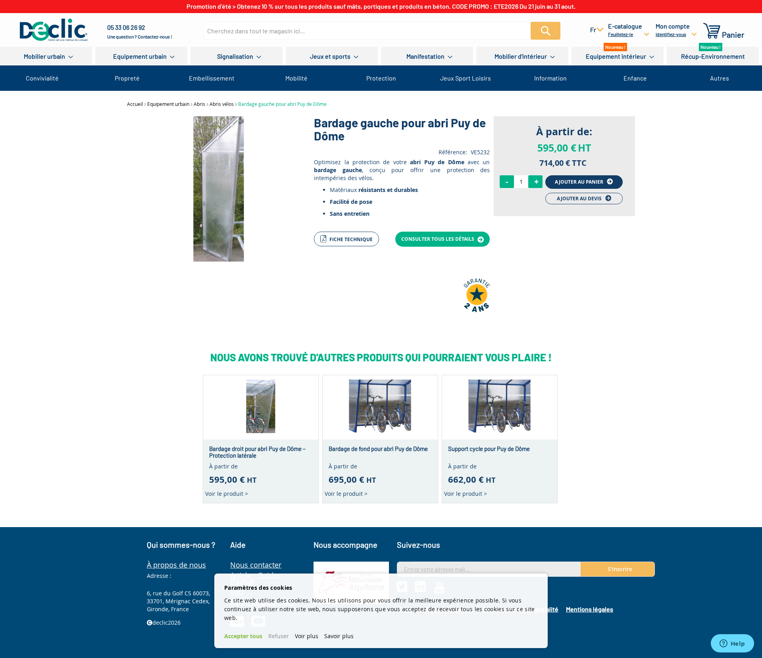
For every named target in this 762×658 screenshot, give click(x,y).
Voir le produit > (226, 493)
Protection (381, 78)
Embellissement (212, 78)
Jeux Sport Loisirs (465, 78)
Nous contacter (255, 565)
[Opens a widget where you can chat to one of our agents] (732, 644)
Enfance (635, 78)
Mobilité (296, 78)
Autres (719, 78)
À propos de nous (176, 565)
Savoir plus (339, 636)
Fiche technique (350, 239)
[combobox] (374, 31)
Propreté (127, 78)
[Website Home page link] (53, 30)
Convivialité (42, 78)
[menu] (381, 56)
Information (550, 78)
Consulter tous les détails (438, 239)
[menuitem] (46, 56)
